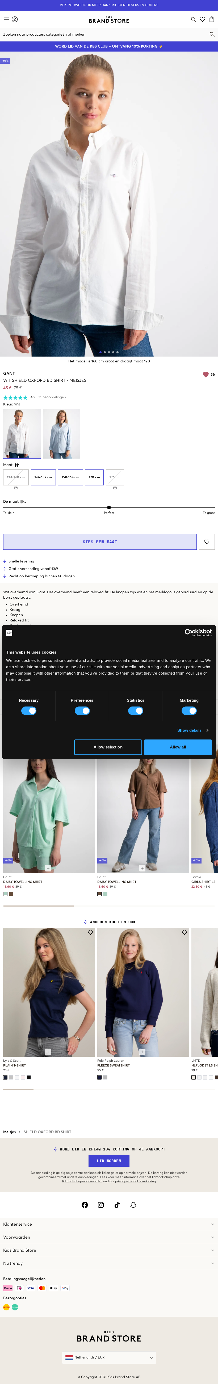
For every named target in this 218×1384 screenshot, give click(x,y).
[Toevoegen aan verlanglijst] (207, 542)
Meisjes (9, 1132)
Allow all (178, 747)
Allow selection (108, 747)
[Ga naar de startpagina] (109, 19)
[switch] (82, 710)
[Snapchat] (133, 1205)
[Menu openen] (6, 19)
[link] (109, 19)
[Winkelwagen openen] (212, 19)
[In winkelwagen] (48, 868)
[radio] (43, 477)
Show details (189, 730)
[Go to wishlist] (202, 19)
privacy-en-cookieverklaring (135, 1181)
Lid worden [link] (109, 1160)
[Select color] (5, 894)
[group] (109, 479)
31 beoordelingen (52, 397)
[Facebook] (84, 1205)
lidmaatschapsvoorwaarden (82, 1181)
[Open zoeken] (193, 19)
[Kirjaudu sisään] (15, 19)
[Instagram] (101, 1205)
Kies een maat (100, 542)
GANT (9, 373)
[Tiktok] (117, 1205)
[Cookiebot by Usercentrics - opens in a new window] (188, 633)
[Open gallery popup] (109, 204)
